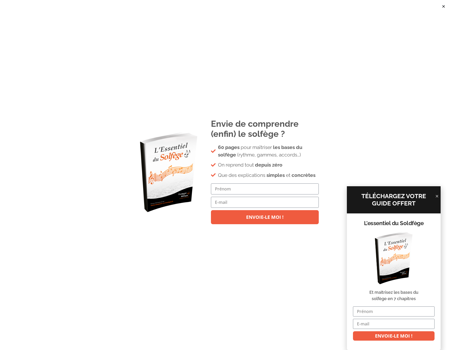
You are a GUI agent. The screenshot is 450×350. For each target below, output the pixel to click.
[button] (443, 6)
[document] (225, 175)
